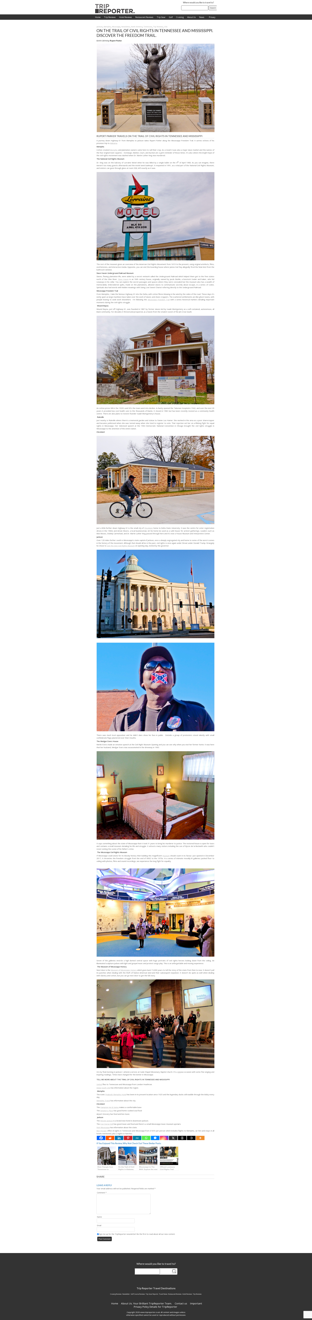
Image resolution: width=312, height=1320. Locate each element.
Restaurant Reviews (144, 17)
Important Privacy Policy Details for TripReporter (168, 1305)
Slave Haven (123, 279)
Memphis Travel (103, 1100)
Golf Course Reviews (138, 1294)
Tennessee (147, 26)
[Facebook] (101, 1138)
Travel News (163, 1294)
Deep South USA (103, 1088)
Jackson (100, 26)
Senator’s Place (106, 1110)
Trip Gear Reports (152, 1294)
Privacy (212, 17)
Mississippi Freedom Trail (159, 299)
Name (99, 1217)
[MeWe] (137, 1138)
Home (98, 17)
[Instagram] (164, 1138)
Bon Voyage (102, 1130)
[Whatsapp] (146, 1138)
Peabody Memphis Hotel (115, 1094)
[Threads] (182, 1138)
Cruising (180, 17)
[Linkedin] (119, 1138)
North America (136, 26)
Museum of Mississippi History (124, 970)
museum (166, 855)
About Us (191, 17)
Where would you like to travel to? (198, 2)
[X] (173, 1138)
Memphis (107, 26)
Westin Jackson (106, 1120)
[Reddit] (110, 1138)
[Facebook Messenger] (155, 1138)
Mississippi (116, 26)
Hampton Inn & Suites (109, 1107)
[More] (200, 1138)
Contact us (181, 1303)
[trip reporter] (115, 12)
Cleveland (148, 528)
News (201, 17)
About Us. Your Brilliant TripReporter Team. (146, 1303)
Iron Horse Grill (106, 1124)
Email (99, 1225)
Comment (102, 1192)
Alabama (113, 143)
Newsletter (125, 26)
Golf (171, 17)
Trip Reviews (110, 17)
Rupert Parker (116, 41)
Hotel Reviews (125, 17)
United (99, 1084)
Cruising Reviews (116, 1294)
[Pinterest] (128, 1138)
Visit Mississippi (103, 1127)
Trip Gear (161, 17)
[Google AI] (191, 1138)
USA (165, 26)
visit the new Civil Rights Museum (121, 545)
